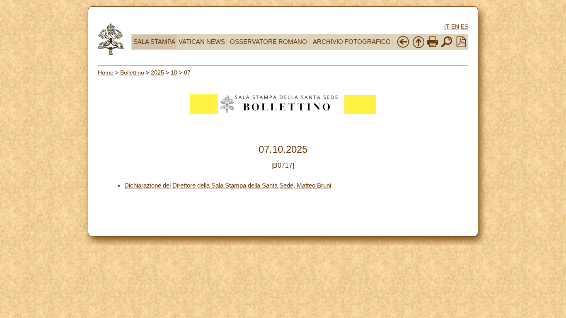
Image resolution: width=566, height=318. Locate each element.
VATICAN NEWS (202, 42)
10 (174, 72)
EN (455, 26)
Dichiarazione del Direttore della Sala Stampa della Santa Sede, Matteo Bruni (227, 185)
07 (187, 72)
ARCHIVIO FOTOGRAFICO (352, 42)
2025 (157, 72)
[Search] (446, 46)
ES (464, 26)
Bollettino (132, 72)
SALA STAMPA (154, 42)
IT (447, 26)
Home (106, 72)
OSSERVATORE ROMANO (268, 42)
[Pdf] (461, 45)
